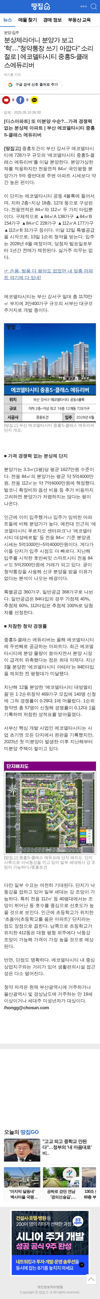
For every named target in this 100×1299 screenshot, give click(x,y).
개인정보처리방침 (50, 1287)
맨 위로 (91, 1279)
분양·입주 (11, 32)
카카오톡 (34, 100)
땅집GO (41, 6)
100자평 (6, 100)
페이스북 (20, 100)
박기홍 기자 (12, 75)
